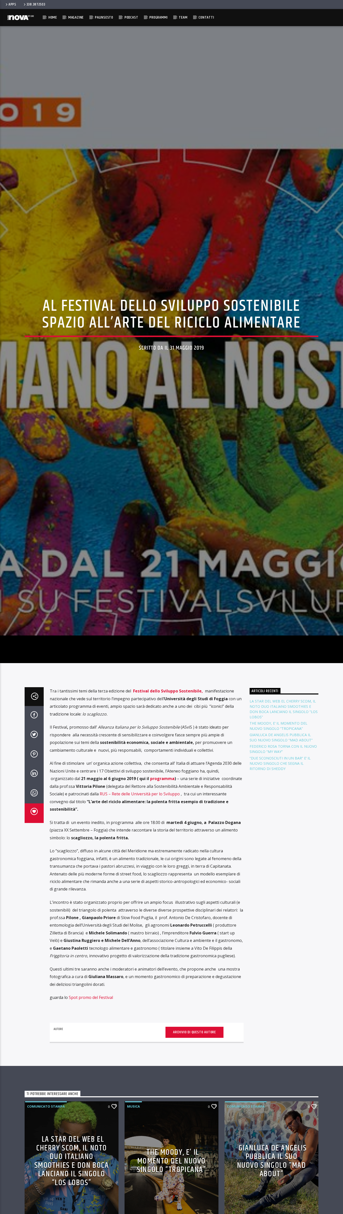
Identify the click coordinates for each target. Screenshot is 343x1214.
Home (52, 17)
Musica (133, 1158)
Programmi (158, 17)
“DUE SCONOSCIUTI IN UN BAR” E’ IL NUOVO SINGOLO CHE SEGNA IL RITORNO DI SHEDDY (280, 814)
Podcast (131, 17)
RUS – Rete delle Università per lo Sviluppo (140, 845)
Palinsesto (104, 17)
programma (162, 830)
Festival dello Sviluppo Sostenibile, (168, 742)
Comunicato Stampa (46, 1158)
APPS (12, 4)
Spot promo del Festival (91, 1049)
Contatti (206, 17)
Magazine (76, 17)
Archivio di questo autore (194, 1083)
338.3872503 (36, 4)
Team (183, 17)
